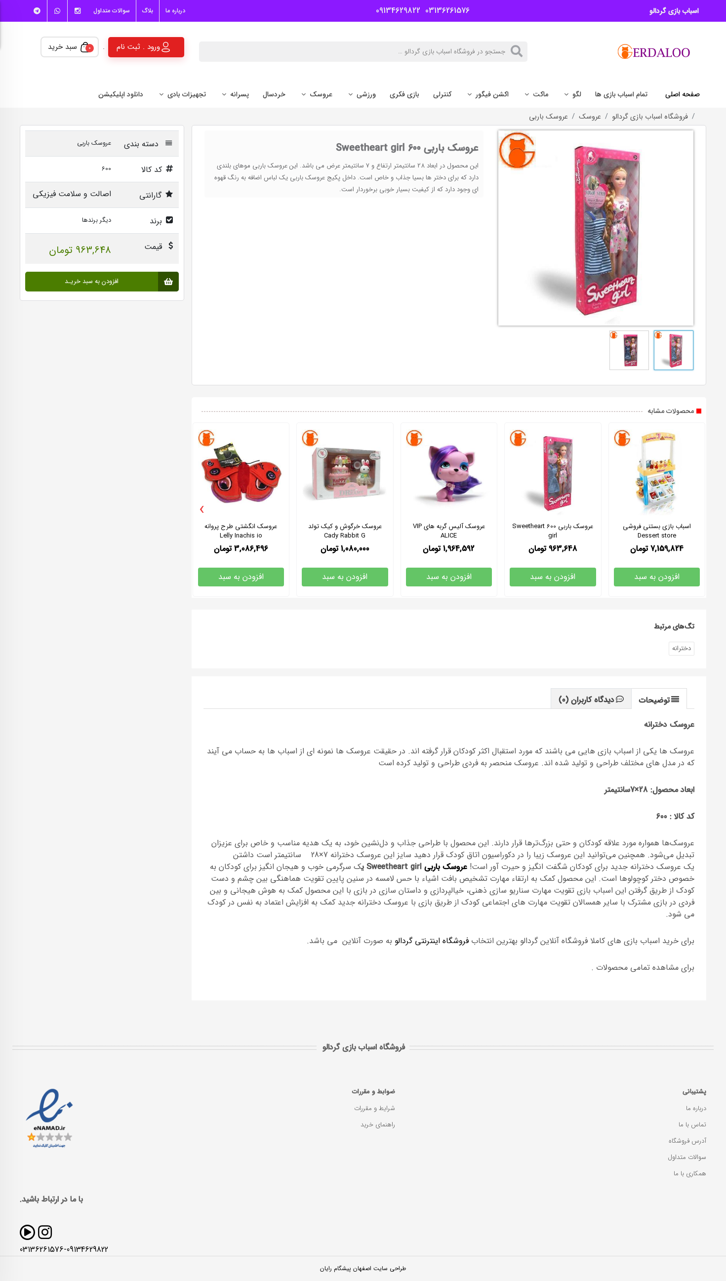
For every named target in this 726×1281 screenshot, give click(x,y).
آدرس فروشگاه (687, 1141)
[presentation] (202, 510)
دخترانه (681, 648)
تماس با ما (692, 1124)
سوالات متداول (111, 10)
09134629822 (395, 11)
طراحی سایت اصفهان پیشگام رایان (363, 1268)
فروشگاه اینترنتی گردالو (432, 941)
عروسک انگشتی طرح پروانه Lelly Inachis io (240, 531)
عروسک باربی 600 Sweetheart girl (552, 531)
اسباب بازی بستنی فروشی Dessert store (657, 531)
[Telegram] (37, 11)
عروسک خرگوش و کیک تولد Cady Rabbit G (345, 531)
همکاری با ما (690, 1173)
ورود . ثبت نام (138, 46)
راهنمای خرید (378, 1124)
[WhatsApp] (57, 11)
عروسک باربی (548, 117)
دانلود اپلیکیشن (120, 94)
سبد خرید (69, 47)
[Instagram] (77, 11)
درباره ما (175, 10)
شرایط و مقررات (374, 1108)
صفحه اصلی (682, 94)
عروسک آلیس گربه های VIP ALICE (449, 531)
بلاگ (147, 10)
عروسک (590, 117)
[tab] (659, 698)
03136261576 (445, 11)
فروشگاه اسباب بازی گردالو (650, 117)
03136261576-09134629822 (64, 1249)
